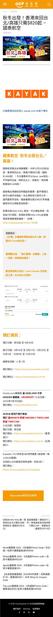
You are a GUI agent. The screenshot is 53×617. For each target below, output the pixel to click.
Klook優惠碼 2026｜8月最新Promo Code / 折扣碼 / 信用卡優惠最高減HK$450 (26, 549)
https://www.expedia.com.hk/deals (21, 469)
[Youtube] (33, 612)
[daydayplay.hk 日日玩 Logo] (26, 4)
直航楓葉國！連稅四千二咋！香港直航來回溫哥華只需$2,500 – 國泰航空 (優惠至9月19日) (38, 524)
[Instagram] (24, 612)
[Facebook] (19, 612)
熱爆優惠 (13, 11)
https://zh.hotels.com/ (26, 404)
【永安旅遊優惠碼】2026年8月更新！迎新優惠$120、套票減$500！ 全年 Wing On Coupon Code (26, 577)
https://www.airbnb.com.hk (28, 433)
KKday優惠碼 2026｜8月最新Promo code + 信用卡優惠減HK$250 (26, 558)
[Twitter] (29, 612)
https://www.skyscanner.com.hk (32, 369)
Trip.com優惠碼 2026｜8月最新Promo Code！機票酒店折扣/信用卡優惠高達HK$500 (26, 587)
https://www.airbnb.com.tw (28, 441)
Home (5, 11)
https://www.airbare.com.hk (30, 376)
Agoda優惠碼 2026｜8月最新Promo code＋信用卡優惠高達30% (26, 567)
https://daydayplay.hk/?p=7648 (19, 222)
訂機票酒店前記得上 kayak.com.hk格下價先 (25, 110)
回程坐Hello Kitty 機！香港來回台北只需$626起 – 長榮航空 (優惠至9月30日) (14, 524)
